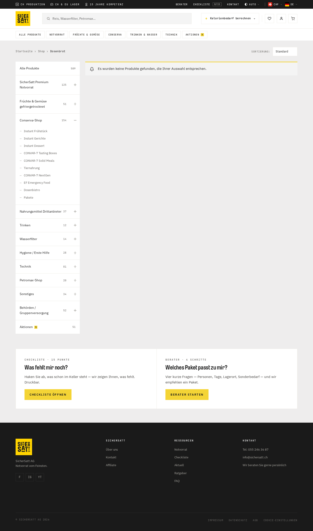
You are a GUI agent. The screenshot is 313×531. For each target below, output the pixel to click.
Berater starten (186, 395)
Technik (171, 34)
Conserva (115, 34)
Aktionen (192, 34)
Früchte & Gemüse (86, 34)
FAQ (177, 481)
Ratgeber (180, 473)
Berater (182, 4)
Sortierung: (260, 51)
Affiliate (111, 465)
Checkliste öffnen (48, 395)
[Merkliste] (269, 18)
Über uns (112, 450)
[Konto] (281, 18)
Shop (41, 51)
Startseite (24, 51)
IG (30, 477)
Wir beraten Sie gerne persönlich (264, 465)
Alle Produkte (30, 34)
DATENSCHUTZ (238, 520)
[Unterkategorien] (75, 84)
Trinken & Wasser (143, 34)
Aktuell (179, 465)
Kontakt (233, 4)
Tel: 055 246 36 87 (256, 450)
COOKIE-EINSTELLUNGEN (280, 520)
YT (40, 477)
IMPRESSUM (215, 520)
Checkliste (206, 4)
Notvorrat (57, 34)
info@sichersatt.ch (255, 457)
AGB (255, 520)
